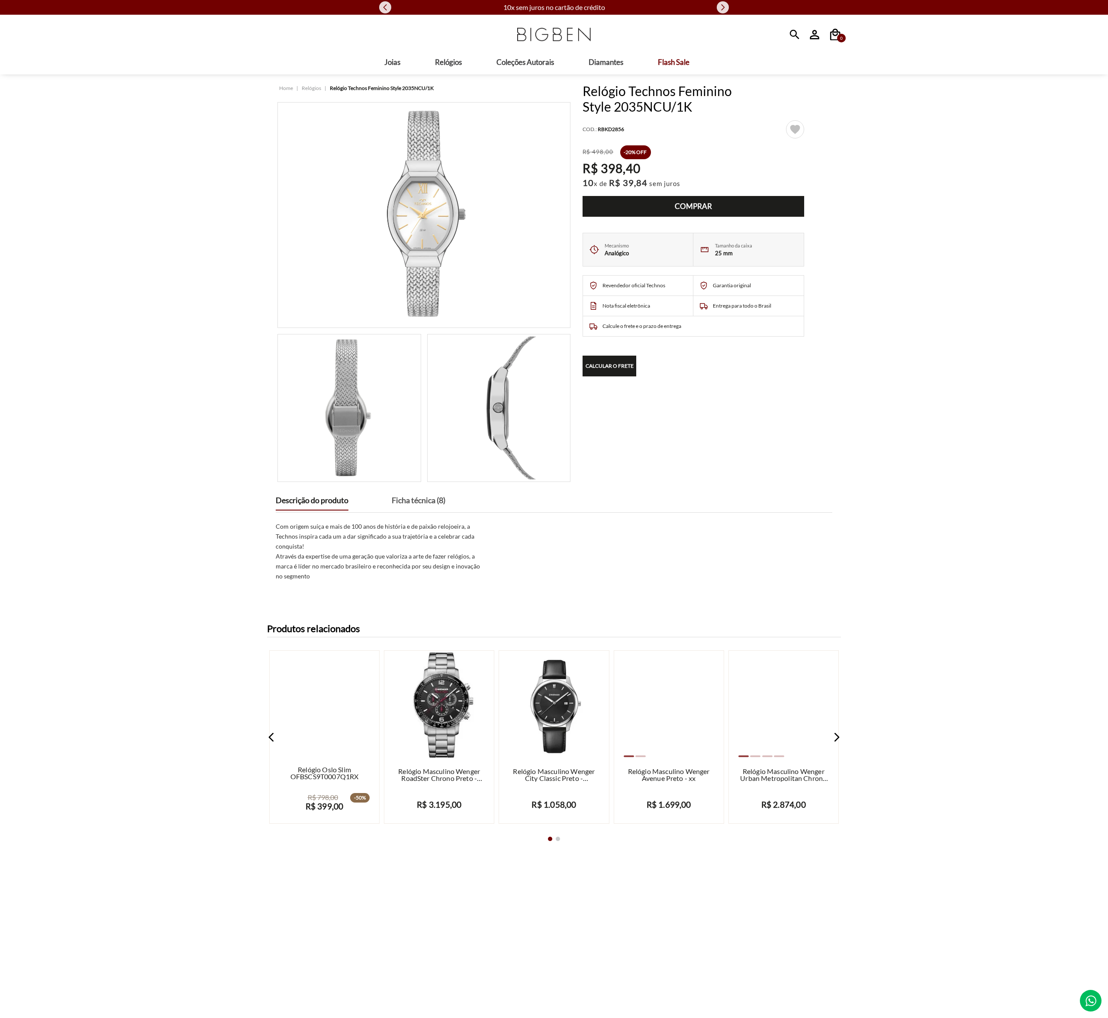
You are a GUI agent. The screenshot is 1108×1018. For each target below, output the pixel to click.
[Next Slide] (723, 7)
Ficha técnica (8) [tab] (418, 500)
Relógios (311, 88)
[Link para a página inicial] (286, 88)
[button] (271, 737)
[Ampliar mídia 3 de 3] (499, 408)
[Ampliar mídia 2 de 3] (349, 408)
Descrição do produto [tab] (312, 500)
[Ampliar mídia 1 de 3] (424, 215)
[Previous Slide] (385, 7)
